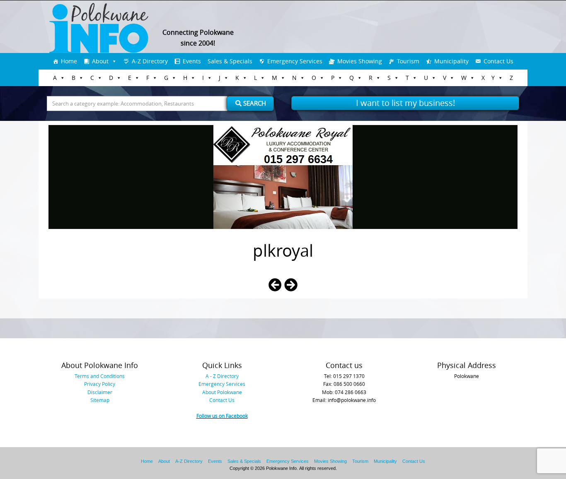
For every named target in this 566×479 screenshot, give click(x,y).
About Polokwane (222, 392)
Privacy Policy (99, 383)
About (100, 61)
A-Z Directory (150, 61)
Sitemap (99, 400)
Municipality (451, 61)
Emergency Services (294, 61)
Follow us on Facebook (222, 415)
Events (192, 61)
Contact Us (498, 61)
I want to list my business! (405, 102)
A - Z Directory (222, 376)
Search (254, 103)
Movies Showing (359, 61)
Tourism (408, 61)
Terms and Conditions (100, 376)
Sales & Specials (230, 61)
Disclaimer (99, 392)
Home (69, 61)
